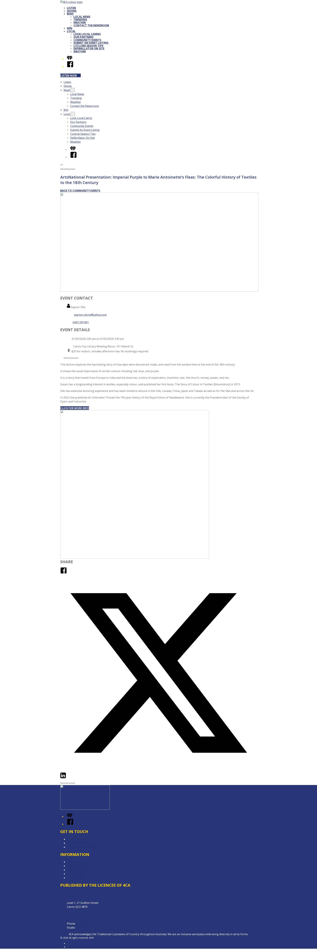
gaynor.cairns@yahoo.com (90, 315)
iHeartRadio (73, 947)
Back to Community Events (80, 190)
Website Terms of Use (80, 870)
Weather (79, 22)
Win (69, 28)
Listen (71, 8)
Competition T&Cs (78, 862)
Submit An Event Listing (90, 43)
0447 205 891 (81, 322)
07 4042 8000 (84, 923)
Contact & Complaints (80, 839)
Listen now (68, 75)
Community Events (87, 40)
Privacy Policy (75, 874)
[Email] (69, 778)
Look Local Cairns (87, 34)
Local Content (75, 878)
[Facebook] (70, 66)
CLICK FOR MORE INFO (74, 408)
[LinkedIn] (63, 778)
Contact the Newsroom (91, 25)
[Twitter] (158, 770)
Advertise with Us (77, 843)
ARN (69, 943)
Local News (81, 16)
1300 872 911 (84, 927)
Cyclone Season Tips (88, 46)
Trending (80, 19)
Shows (71, 11)
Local (71, 31)
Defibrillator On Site (88, 48)
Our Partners (83, 37)
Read (70, 14)
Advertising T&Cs (77, 866)
